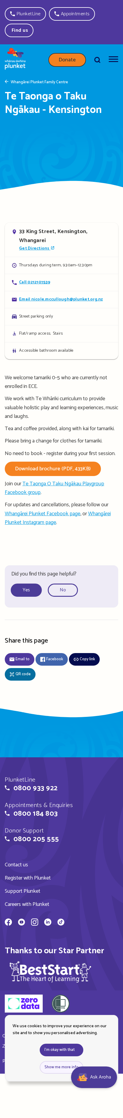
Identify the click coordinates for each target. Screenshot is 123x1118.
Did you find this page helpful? (43, 574)
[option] (29, 590)
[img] (50, 971)
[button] (25, 14)
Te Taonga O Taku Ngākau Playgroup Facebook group (54, 488)
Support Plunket (22, 891)
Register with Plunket (28, 878)
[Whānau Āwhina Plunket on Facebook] (8, 922)
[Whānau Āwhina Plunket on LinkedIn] (47, 922)
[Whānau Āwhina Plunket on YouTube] (21, 922)
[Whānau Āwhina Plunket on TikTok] (60, 922)
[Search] (97, 60)
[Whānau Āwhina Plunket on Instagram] (34, 922)
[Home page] (15, 60)
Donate (67, 59)
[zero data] (24, 1004)
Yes (26, 590)
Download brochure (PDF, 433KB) (53, 468)
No (63, 590)
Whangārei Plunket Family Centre (39, 82)
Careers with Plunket (27, 904)
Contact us (16, 864)
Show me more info (61, 1067)
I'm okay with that (59, 1050)
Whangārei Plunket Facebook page (42, 513)
